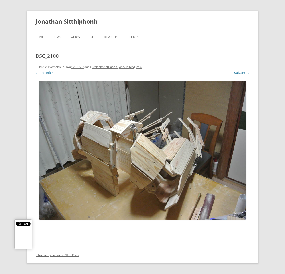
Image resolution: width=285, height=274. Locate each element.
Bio (92, 37)
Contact (135, 37)
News (57, 37)
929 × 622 (77, 67)
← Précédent (45, 73)
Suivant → (241, 73)
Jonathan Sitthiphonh (67, 21)
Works (75, 37)
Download (112, 37)
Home (40, 37)
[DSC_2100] (142, 150)
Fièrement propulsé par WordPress (57, 255)
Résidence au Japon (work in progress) (117, 67)
